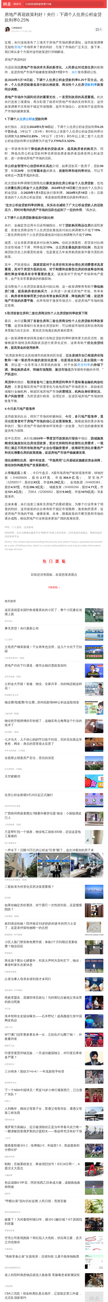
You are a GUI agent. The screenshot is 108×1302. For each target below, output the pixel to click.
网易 (6, 4)
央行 (75, 72)
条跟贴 (53, 587)
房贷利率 (83, 365)
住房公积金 (27, 119)
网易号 (17, 4)
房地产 (19, 47)
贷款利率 (90, 84)
